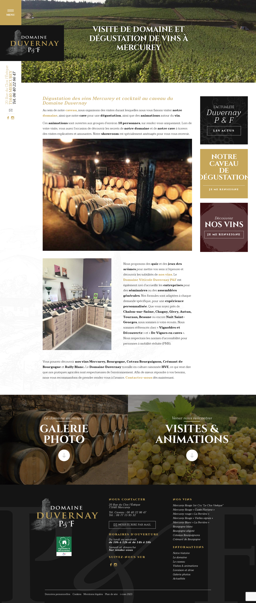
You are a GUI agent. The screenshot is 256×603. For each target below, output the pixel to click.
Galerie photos (181, 574)
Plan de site (111, 594)
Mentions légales (93, 594)
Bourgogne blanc (183, 526)
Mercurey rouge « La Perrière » (191, 514)
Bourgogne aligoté (183, 531)
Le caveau (179, 562)
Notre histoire (181, 553)
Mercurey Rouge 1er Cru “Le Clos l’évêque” (198, 505)
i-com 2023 (126, 594)
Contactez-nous (138, 377)
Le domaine (180, 557)
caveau (71, 110)
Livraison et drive (183, 570)
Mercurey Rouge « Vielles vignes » (193, 518)
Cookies (77, 594)
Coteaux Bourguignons (186, 535)
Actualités (179, 578)
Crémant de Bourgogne (186, 539)
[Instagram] (12, 117)
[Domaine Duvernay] (32, 43)
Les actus (224, 131)
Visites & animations (185, 566)
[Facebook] (8, 117)
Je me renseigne (223, 234)
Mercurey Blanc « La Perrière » (191, 522)
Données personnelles (57, 594)
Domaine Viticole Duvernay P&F (150, 279)
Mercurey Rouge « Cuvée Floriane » (194, 510)
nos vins (165, 274)
